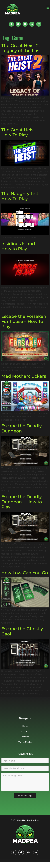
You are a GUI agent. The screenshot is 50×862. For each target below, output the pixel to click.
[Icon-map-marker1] (38, 24)
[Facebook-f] (11, 24)
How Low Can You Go (24, 572)
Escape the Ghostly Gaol (22, 631)
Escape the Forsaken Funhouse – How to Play (23, 321)
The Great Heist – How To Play (19, 132)
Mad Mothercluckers (23, 376)
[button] (48, 7)
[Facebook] (13, 852)
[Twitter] (18, 24)
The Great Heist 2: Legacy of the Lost (21, 48)
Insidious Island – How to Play (19, 246)
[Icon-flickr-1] (31, 24)
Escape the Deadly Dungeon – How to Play (21, 502)
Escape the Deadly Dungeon (21, 428)
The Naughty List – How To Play (21, 196)
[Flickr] (35, 852)
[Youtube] (25, 24)
